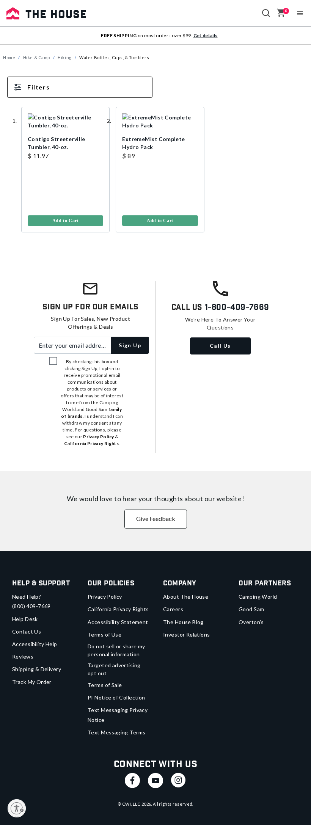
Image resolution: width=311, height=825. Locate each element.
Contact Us (26, 631)
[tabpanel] (155, 167)
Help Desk (25, 619)
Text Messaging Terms (116, 732)
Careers (173, 609)
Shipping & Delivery (36, 669)
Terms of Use (104, 634)
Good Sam (251, 609)
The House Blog (183, 622)
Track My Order (32, 682)
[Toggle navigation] (300, 13)
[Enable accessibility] (17, 808)
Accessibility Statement (118, 622)
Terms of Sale (105, 685)
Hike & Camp (36, 57)
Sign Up (130, 345)
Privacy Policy (105, 596)
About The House (185, 596)
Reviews (22, 656)
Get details (205, 35)
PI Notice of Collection (116, 697)
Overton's (251, 622)
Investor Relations (186, 634)
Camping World (258, 596)
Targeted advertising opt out (114, 669)
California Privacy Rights (118, 609)
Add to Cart (65, 220)
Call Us (220, 345)
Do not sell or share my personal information (116, 650)
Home (9, 57)
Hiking (64, 57)
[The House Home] (46, 13)
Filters (38, 87)
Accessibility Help (34, 644)
